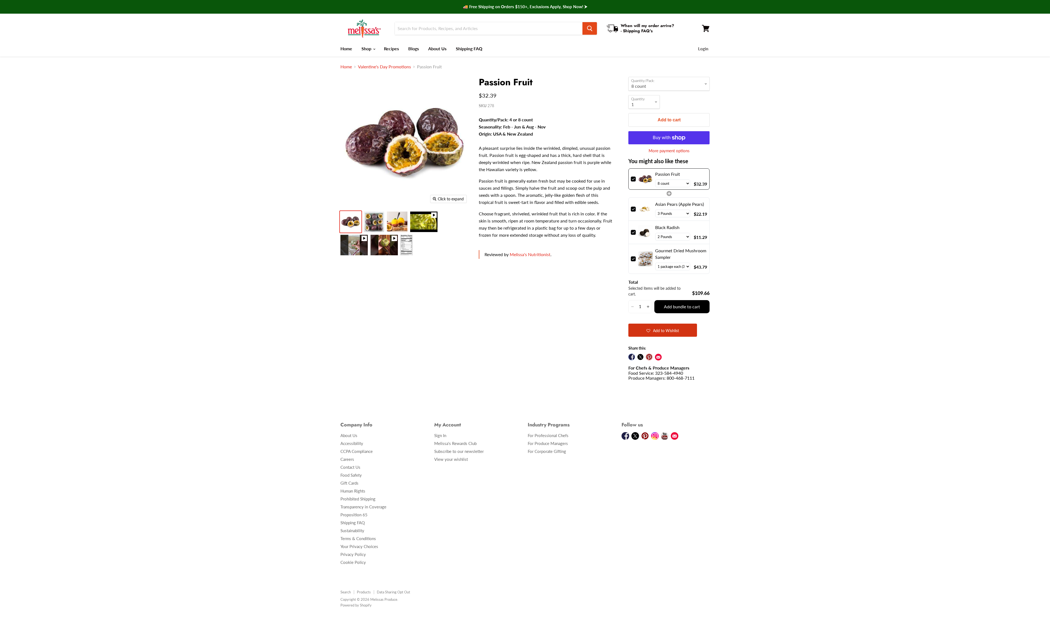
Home (346, 48)
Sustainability (352, 530)
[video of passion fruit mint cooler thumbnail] (354, 245)
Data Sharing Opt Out (393, 592)
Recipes (391, 48)
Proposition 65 (354, 514)
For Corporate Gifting (547, 451)
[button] (632, 306)
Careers (347, 459)
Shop (366, 48)
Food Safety (351, 475)
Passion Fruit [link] (667, 174)
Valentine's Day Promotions (384, 66)
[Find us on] (658, 357)
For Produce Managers (548, 443)
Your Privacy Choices (359, 546)
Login (703, 48)
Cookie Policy (353, 562)
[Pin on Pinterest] (649, 357)
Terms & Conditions (358, 538)
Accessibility (351, 443)
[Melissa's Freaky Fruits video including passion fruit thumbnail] (424, 222)
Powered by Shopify (356, 605)
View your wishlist (451, 459)
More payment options (669, 150)
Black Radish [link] (667, 227)
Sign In (440, 435)
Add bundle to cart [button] (682, 306)
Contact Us (350, 467)
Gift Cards (349, 483)
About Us (437, 48)
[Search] (589, 28)
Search (345, 592)
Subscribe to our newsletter (459, 451)
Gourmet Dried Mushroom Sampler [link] (680, 254)
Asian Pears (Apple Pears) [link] (679, 204)
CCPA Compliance (356, 451)
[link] (645, 179)
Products (364, 592)
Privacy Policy (353, 554)
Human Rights (352, 490)
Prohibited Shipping (357, 498)
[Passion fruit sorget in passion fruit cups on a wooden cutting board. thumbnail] (397, 222)
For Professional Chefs (548, 435)
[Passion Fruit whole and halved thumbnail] (374, 222)
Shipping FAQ (469, 48)
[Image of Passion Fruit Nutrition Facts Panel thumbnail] (406, 245)
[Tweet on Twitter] (640, 357)
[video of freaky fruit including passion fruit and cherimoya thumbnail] (384, 245)
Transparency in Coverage (363, 506)
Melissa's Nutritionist (530, 254)
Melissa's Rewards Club (455, 443)
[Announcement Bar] (525, 7)
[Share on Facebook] (631, 357)
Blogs (413, 48)
